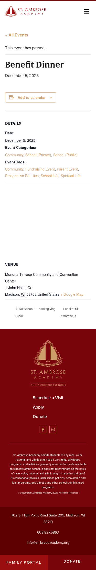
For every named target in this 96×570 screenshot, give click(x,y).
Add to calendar (32, 97)
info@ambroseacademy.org (48, 542)
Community (14, 154)
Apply (38, 407)
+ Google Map (71, 294)
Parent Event (67, 169)
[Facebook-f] (43, 429)
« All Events (16, 35)
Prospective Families (22, 175)
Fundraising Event (40, 169)
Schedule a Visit (48, 398)
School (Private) (38, 154)
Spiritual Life (71, 175)
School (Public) (65, 154)
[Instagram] (53, 429)
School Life (50, 175)
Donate (40, 416)
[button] (86, 11)
